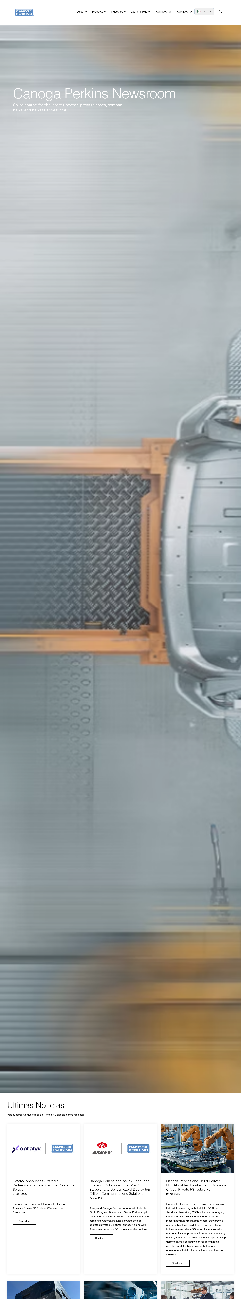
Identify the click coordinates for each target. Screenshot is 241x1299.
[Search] (220, 11)
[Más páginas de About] (86, 11)
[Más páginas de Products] (105, 11)
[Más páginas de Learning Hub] (149, 11)
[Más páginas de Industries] (125, 11)
